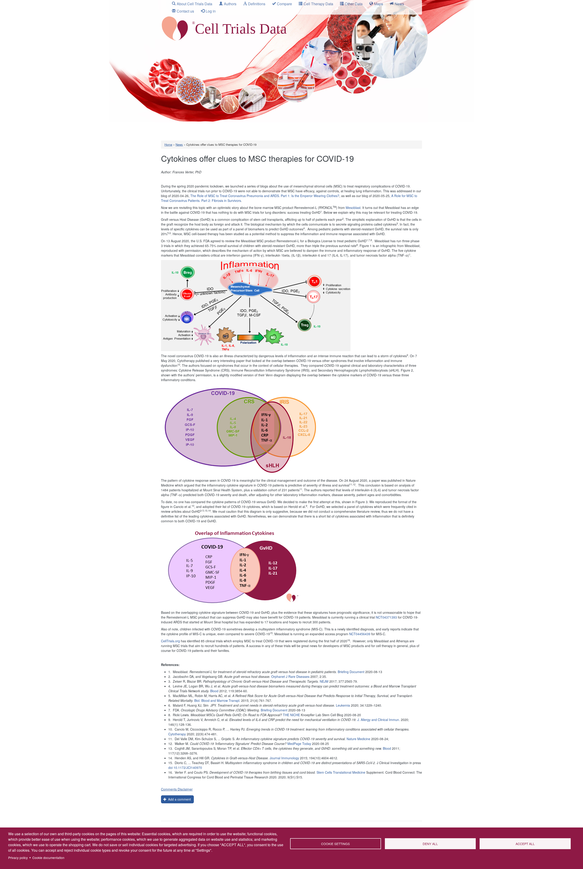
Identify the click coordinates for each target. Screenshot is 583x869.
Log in (211, 11)
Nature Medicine (358, 738)
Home (168, 144)
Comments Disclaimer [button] (177, 789)
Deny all (430, 843)
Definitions (256, 3)
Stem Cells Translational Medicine (341, 772)
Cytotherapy (177, 734)
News (399, 3)
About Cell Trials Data (194, 3)
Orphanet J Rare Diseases (290, 676)
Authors (230, 3)
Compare (284, 3)
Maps (378, 3)
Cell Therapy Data (318, 3)
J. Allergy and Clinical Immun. (378, 719)
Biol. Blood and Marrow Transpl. (217, 700)
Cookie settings (335, 843)
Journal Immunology (284, 758)
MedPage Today (299, 743)
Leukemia (343, 705)
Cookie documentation (48, 857)
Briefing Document (351, 671)
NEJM (324, 681)
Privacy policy (18, 857)
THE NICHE (291, 715)
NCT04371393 (386, 617)
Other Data (354, 3)
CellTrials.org (170, 641)
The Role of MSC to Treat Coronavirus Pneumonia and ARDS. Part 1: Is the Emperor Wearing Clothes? (264, 195)
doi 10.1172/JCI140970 (185, 767)
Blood (214, 691)
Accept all (525, 843)
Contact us (185, 11)
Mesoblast (353, 207)
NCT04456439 (359, 634)
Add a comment (179, 799)
